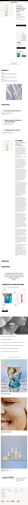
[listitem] (14, 377)
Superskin (4, 503)
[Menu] (1, 2)
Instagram (22, 489)
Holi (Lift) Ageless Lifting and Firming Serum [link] (13, 287)
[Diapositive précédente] (1, 10)
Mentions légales (3, 491)
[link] (18, 55)
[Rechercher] (2, 2)
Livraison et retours (3, 495)
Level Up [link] (15, 304)
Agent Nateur (18, 4)
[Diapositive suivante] (12, 10)
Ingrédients (5, 267)
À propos (9, 489)
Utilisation (5, 261)
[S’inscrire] (25, 483)
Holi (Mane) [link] (23, 53)
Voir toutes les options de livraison (21, 29)
